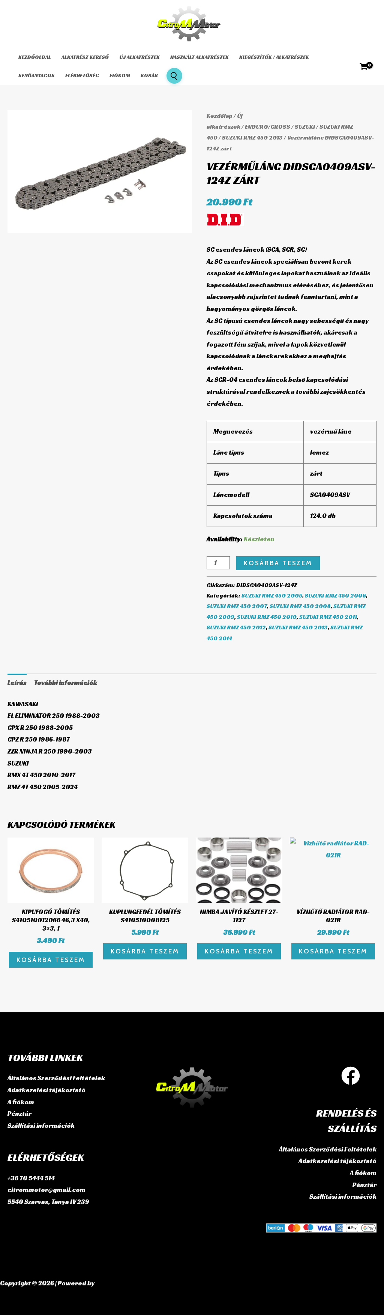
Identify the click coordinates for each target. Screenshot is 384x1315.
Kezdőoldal (34, 57)
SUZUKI (305, 126)
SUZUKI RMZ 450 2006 (335, 595)
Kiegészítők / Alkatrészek (274, 57)
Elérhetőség (82, 75)
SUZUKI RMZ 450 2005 (272, 595)
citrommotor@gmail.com (47, 1190)
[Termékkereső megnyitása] (174, 76)
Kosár (149, 75)
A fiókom (21, 1102)
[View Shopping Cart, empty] (363, 66)
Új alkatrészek (139, 57)
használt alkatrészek (199, 57)
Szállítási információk (41, 1125)
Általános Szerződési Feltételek (56, 1078)
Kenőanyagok (36, 75)
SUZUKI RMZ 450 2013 (252, 137)
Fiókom (120, 75)
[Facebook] (350, 1076)
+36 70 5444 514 (31, 1178)
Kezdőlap (219, 115)
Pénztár (20, 1113)
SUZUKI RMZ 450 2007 (237, 605)
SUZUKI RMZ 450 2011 (328, 616)
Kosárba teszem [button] (50, 960)
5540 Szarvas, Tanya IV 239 (48, 1202)
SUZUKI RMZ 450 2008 (300, 605)
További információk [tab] (65, 683)
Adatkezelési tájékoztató (47, 1090)
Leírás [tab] (17, 683)
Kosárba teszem (278, 563)
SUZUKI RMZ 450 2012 (236, 627)
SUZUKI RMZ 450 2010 (267, 616)
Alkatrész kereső (85, 57)
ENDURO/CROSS (267, 126)
